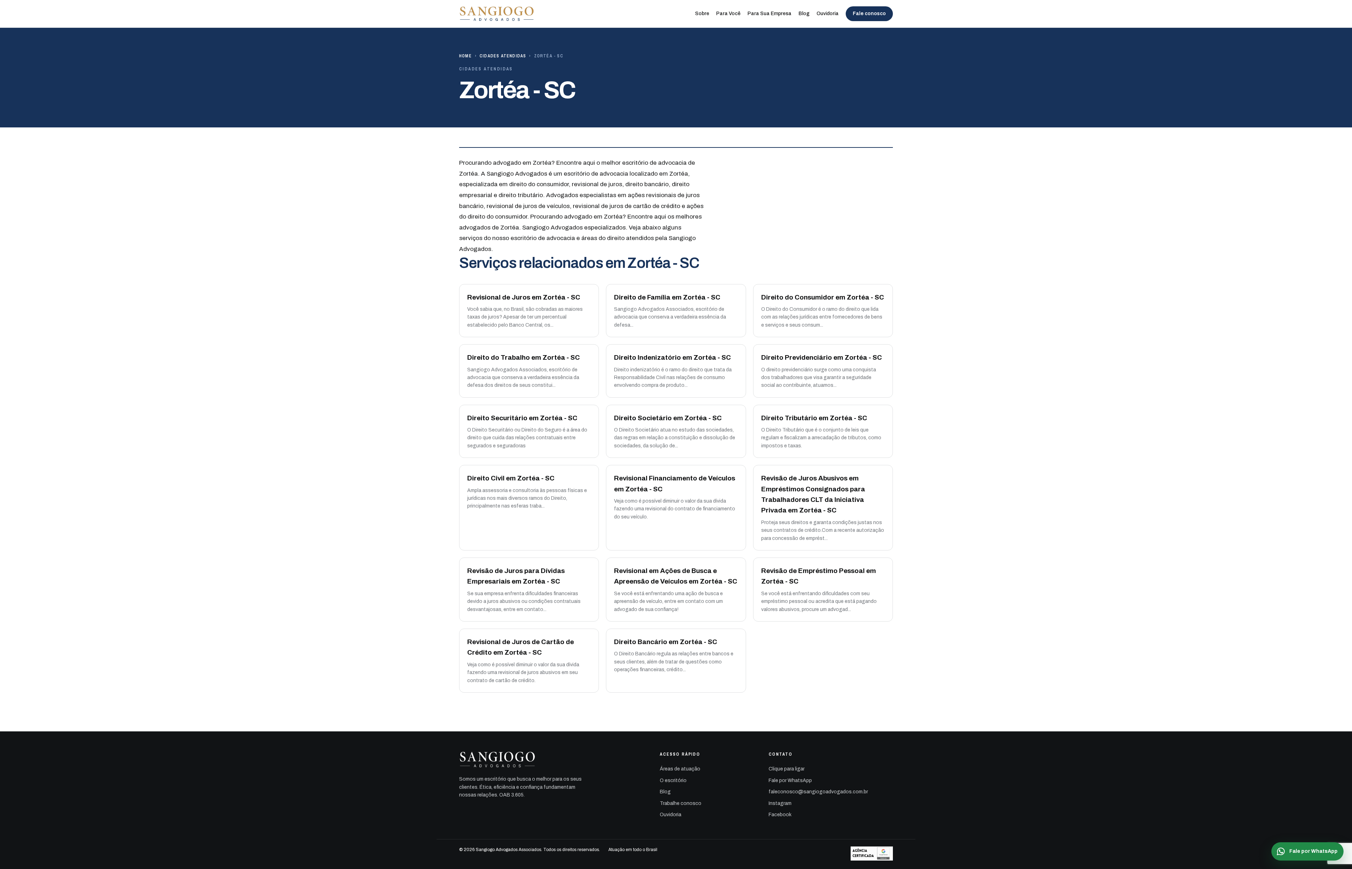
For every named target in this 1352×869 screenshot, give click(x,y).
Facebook (780, 814)
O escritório (673, 780)
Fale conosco (869, 13)
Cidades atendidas (503, 56)
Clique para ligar (787, 769)
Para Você (728, 13)
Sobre (702, 13)
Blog (804, 13)
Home (465, 56)
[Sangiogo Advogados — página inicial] (497, 13)
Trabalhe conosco (680, 803)
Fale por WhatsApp (790, 780)
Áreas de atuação (680, 769)
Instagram (780, 803)
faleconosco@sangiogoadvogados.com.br (818, 791)
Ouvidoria (827, 13)
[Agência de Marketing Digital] (872, 853)
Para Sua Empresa (769, 13)
